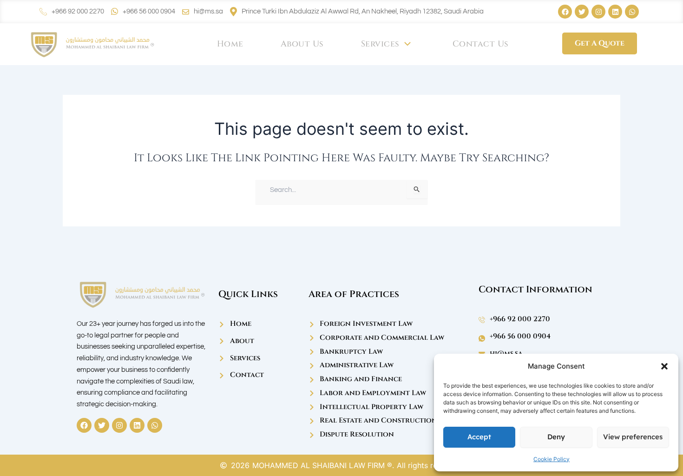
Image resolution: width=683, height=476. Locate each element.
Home (230, 44)
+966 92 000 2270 (78, 11)
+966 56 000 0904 (149, 11)
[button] (664, 366)
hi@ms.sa (208, 11)
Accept (479, 436)
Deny (556, 436)
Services (380, 44)
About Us (302, 44)
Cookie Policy (551, 459)
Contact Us (481, 44)
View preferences (633, 436)
